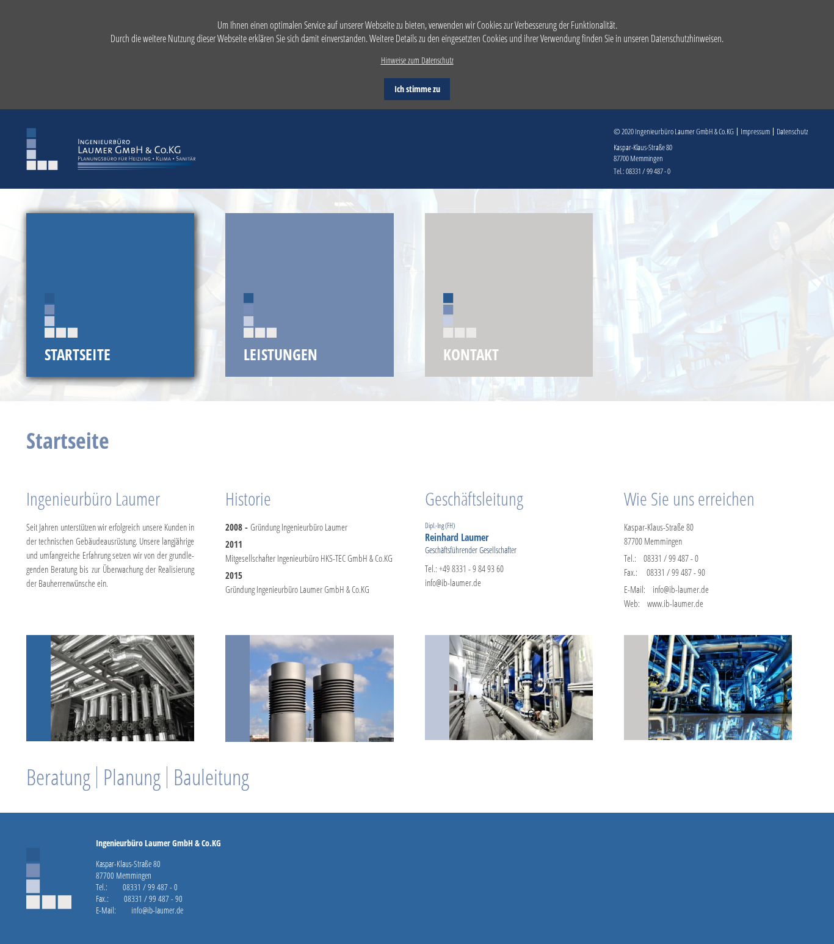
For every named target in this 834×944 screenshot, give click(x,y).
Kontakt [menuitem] (471, 354)
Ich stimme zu (417, 89)
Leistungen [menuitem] (280, 354)
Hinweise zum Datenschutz (417, 60)
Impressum (755, 132)
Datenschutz (792, 132)
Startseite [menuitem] (78, 354)
